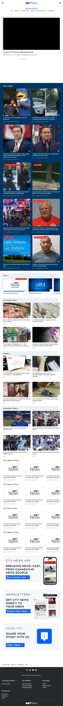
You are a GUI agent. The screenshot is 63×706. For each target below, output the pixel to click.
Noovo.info (4, 694)
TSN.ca (44, 687)
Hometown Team (40, 10)
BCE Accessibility (6, 683)
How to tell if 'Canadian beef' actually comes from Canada (16, 320)
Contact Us (13, 664)
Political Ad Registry (27, 687)
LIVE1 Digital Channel (35, 293)
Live (12, 10)
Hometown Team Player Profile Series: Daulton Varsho (15, 453)
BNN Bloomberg (47, 685)
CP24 (44, 683)
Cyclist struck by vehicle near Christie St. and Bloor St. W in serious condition (46, 192)
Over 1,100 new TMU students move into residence (15, 118)
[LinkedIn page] (36, 670)
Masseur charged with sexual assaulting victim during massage (44, 265)
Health (32, 10)
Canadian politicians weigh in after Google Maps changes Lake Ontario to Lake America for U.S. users (16, 155)
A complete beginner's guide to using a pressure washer (44, 320)
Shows (16, 10)
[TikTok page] (30, 670)
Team (26, 664)
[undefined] (13, 471)
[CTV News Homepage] (31, 3)
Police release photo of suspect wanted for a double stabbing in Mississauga (16, 192)
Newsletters (21, 664)
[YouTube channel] (33, 670)
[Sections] (2, 3)
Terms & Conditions (27, 685)
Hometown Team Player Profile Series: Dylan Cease (46, 453)
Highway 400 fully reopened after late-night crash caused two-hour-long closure (16, 228)
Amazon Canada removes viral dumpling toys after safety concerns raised (44, 344)
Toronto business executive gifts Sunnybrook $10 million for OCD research (17, 399)
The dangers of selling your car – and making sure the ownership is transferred (16, 344)
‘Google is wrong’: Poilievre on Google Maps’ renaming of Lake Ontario (45, 154)
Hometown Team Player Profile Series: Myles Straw (46, 428)
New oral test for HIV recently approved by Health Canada (45, 399)
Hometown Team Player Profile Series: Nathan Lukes (15, 428)
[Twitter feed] (27, 670)
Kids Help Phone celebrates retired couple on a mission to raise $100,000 (16, 373)
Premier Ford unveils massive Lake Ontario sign (16, 265)
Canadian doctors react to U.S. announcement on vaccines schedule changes (43, 374)
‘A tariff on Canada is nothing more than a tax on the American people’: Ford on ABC (45, 228)
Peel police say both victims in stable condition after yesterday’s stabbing (43, 118)
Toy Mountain (50, 10)
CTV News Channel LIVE (11, 293)
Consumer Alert (24, 10)
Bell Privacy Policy (26, 683)
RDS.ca (4, 697)
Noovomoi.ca (5, 695)
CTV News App (6, 664)
